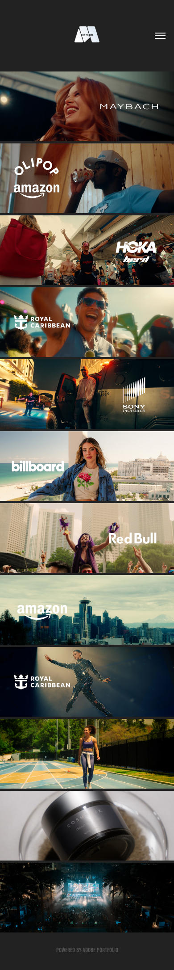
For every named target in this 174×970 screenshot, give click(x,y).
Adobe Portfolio (100, 950)
